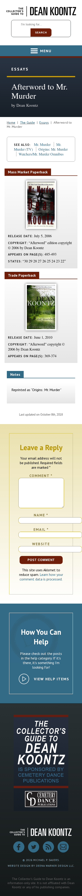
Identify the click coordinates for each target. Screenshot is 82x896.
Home (11, 122)
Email (41, 529)
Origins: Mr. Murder (53, 149)
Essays (44, 122)
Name (41, 515)
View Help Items (51, 679)
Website (41, 544)
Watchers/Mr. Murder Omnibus (41, 154)
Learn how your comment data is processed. (41, 576)
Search (41, 32)
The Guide (27, 122)
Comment (41, 475)
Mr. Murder (42, 144)
